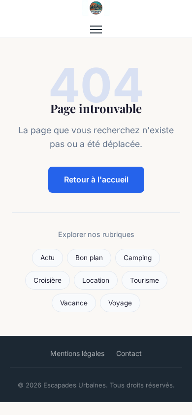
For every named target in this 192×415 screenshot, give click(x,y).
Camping (138, 258)
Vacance (74, 303)
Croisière (47, 280)
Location (95, 280)
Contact (129, 353)
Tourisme (144, 280)
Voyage (120, 303)
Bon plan (89, 258)
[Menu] (96, 29)
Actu (47, 258)
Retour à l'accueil (96, 179)
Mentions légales (77, 353)
